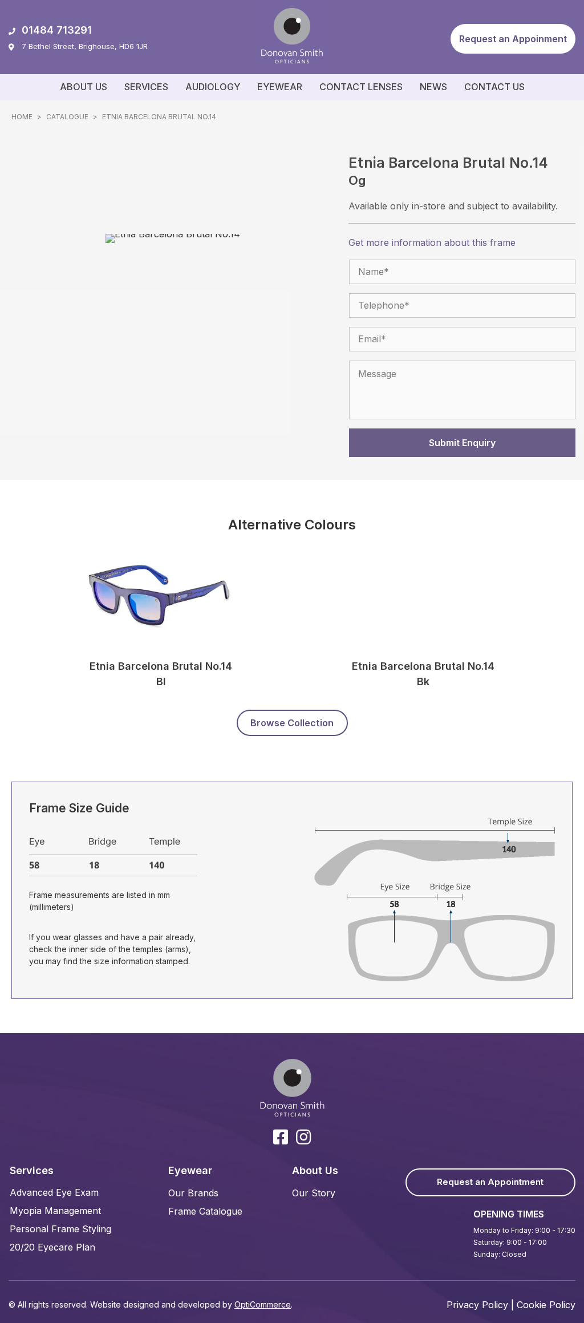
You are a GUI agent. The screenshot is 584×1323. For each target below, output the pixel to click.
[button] (513, 39)
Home (22, 116)
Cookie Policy (546, 1304)
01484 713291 (57, 30)
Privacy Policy (477, 1304)
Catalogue (67, 116)
